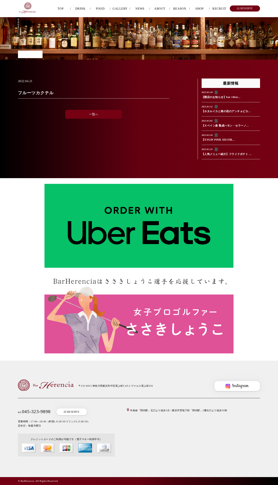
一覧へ (93, 114)
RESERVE (72, 411)
